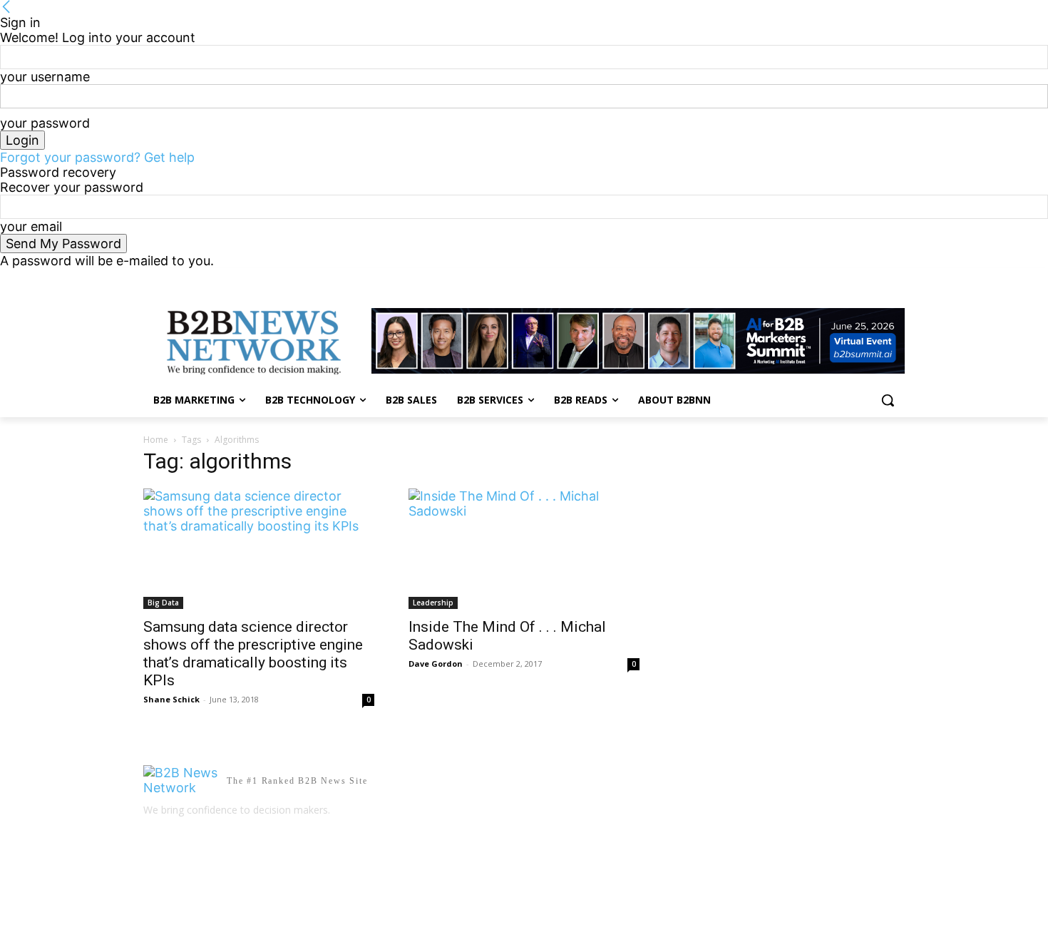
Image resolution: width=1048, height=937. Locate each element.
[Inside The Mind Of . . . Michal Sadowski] (524, 548)
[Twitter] (896, 278)
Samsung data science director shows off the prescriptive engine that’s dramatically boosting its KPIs (253, 653)
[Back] (6, 7)
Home (155, 440)
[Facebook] (857, 278)
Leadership (433, 603)
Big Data (163, 603)
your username (45, 76)
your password (45, 123)
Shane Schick (171, 699)
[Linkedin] (876, 278)
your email (31, 226)
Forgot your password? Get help (97, 157)
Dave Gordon (436, 663)
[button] (887, 400)
